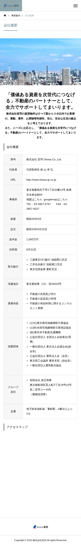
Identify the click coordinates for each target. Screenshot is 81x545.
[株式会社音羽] (11, 5)
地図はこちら (34, 199)
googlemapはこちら (56, 199)
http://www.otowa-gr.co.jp (41, 179)
